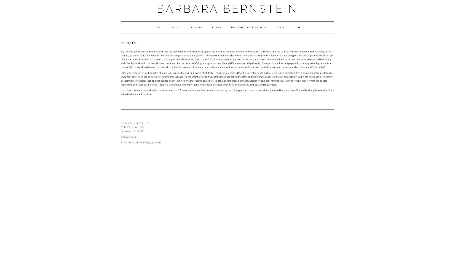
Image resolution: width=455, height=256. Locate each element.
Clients (196, 27)
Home (158, 27)
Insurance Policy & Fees (248, 27)
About (176, 27)
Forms (216, 27)
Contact (282, 27)
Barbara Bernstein (227, 9)
